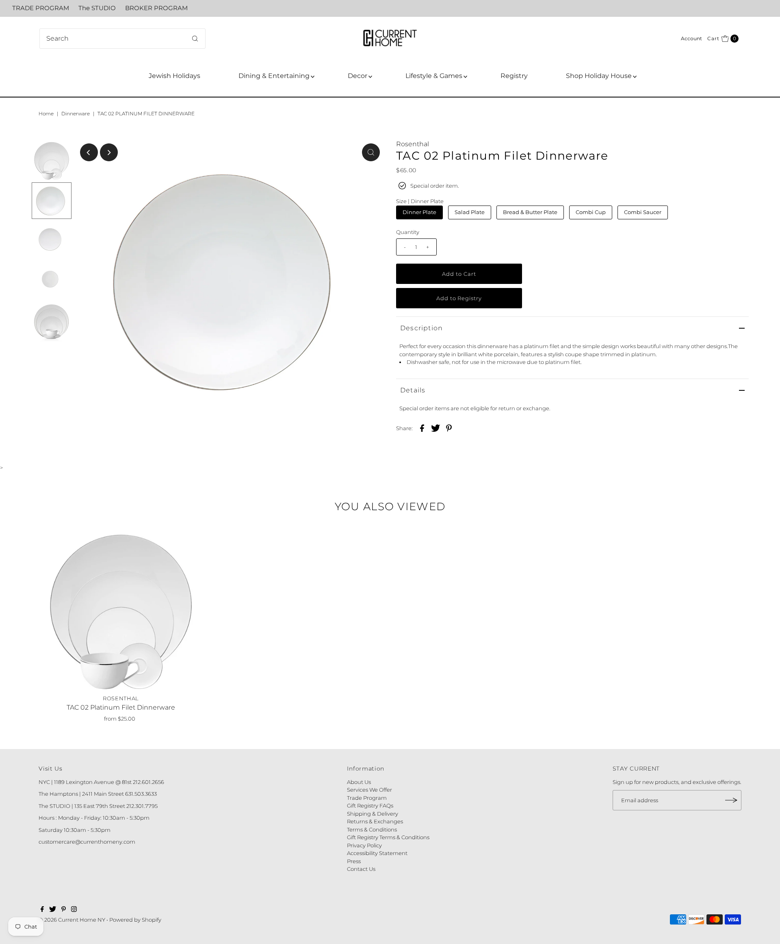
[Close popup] (503, 351)
